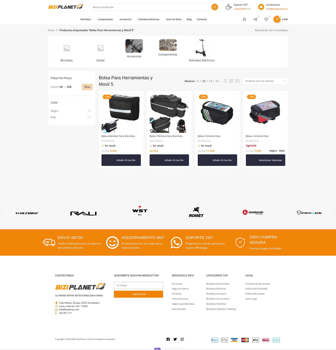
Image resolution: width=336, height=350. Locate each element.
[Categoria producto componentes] (168, 48)
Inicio (51, 30)
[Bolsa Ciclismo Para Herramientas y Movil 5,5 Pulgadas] (265, 113)
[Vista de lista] (225, 81)
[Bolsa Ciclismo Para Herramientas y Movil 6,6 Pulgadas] (217, 113)
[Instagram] (182, 339)
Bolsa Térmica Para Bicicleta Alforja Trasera (166, 137)
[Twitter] (175, 339)
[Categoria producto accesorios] (134, 49)
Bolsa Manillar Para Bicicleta (118, 136)
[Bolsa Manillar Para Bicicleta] (121, 113)
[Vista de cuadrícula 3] (231, 81)
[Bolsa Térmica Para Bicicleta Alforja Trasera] (169, 113)
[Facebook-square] (168, 339)
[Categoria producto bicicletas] (67, 51)
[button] (121, 160)
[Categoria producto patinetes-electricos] (202, 51)
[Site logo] (65, 6)
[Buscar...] (214, 7)
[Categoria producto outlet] (100, 51)
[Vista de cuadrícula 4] (237, 81)
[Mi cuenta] (244, 19)
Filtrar (87, 86)
